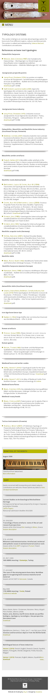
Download (16, 213)
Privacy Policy (34, 681)
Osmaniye (23, 560)
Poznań (31, 546)
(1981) (11, 224)
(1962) (14, 261)
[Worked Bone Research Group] (43, 11)
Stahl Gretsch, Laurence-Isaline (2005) (17, 89)
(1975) (12, 389)
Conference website (10, 593)
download (7, 86)
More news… (42, 658)
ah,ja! (25, 692)
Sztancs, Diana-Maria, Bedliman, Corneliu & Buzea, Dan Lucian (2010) (24, 292)
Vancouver (23, 579)
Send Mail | (38, 679)
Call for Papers (8, 508)
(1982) (12, 347)
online (39, 381)
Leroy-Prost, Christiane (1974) (14, 77)
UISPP (18, 546)
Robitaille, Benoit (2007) (13, 426)
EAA (23, 527)
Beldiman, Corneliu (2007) (13, 136)
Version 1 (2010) (8, 657)
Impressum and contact (19, 681)
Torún (22, 591)
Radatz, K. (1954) (10, 317)
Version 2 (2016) (8, 649)
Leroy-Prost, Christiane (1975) (14, 114)
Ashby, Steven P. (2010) (12, 368)
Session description (10, 529)
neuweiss (39, 692)
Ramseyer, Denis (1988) (12, 270)
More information (9, 474)
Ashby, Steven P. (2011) (12, 379)
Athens (34, 527)
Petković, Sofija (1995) (12, 333)
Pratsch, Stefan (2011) (12, 160)
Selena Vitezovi (38, 43)
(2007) (12, 401)
